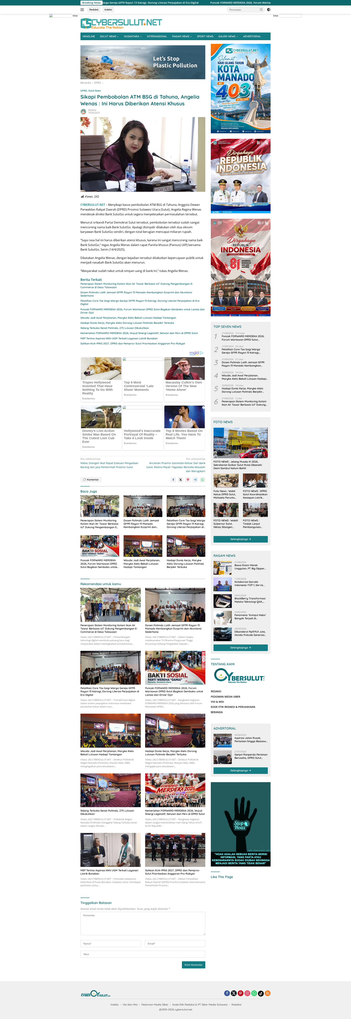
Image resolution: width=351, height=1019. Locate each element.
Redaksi (93, 9)
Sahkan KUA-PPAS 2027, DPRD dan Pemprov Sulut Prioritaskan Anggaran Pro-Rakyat (132, 343)
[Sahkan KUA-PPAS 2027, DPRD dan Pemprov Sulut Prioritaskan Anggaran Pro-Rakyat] (175, 850)
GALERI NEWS (226, 36)
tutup (75, 15)
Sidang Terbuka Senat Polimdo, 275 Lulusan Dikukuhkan (114, 328)
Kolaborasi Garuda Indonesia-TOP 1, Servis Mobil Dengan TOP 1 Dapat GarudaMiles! (251, 583)
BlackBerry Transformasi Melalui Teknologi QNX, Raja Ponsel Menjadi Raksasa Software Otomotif (250, 600)
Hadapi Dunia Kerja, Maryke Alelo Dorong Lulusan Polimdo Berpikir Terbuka (127, 323)
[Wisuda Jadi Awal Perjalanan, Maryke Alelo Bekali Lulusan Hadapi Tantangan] (143, 546)
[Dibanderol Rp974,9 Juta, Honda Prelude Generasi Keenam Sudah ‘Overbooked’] (223, 634)
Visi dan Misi (130, 1004)
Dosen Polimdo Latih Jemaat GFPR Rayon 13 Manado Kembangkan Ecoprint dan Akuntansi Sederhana (136, 294)
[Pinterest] (241, 993)
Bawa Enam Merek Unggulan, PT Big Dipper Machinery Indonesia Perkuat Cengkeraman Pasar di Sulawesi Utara (249, 567)
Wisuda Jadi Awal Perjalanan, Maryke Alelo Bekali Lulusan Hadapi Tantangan (128, 317)
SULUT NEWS (108, 36)
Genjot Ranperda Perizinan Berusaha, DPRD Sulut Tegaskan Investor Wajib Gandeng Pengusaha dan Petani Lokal (251, 756)
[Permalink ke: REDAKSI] (83, 111)
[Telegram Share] (195, 479)
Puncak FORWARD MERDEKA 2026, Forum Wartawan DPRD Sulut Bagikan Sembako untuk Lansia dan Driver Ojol (201, 2)
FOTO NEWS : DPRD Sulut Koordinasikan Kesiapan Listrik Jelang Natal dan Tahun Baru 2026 (255, 494)
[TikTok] (261, 994)
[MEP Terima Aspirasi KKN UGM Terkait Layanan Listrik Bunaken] (110, 850)
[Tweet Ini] (180, 479)
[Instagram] (247, 993)
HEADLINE (89, 36)
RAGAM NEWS (180, 36)
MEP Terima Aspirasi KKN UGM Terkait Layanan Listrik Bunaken (119, 338)
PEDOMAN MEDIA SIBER (225, 696)
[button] (261, 9)
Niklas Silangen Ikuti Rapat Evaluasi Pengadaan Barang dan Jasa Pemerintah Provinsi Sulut (109, 463)
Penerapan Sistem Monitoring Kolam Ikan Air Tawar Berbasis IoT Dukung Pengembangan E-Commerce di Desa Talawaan (136, 285)
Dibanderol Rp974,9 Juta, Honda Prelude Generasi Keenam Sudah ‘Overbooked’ (250, 633)
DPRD (83, 90)
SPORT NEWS (205, 36)
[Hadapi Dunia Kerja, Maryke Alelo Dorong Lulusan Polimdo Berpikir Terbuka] (186, 546)
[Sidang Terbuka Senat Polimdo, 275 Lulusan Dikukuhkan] (110, 790)
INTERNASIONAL (157, 36)
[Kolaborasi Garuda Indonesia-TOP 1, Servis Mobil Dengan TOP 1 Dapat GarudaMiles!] (223, 584)
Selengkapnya (239, 539)
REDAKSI (92, 110)
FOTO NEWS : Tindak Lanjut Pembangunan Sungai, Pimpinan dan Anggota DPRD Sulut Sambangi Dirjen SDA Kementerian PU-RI (255, 524)
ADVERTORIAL (252, 36)
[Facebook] (227, 993)
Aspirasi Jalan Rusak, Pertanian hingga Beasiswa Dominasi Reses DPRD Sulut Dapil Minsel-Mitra (251, 739)
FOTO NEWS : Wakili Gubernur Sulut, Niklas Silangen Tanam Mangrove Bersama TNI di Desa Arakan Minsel (226, 524)
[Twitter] (234, 993)
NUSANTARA (131, 36)
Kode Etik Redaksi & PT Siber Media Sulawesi (199, 1004)
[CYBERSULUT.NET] (121, 23)
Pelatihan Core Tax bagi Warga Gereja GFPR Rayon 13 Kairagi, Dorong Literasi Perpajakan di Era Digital (139, 302)
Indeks (108, 9)
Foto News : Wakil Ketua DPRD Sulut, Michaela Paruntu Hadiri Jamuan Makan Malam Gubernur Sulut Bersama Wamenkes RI (225, 494)
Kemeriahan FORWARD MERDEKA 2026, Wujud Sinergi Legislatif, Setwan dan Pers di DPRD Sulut (139, 333)
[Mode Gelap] (269, 10)
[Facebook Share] (173, 479)
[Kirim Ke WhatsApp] (202, 479)
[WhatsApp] (254, 993)
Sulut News (94, 90)
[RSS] (268, 993)
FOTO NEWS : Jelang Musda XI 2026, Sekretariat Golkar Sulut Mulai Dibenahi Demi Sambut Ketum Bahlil (238, 465)
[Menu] (82, 10)
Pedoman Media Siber (154, 1004)
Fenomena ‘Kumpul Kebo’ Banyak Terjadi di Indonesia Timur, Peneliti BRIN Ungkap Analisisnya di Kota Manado (250, 616)
